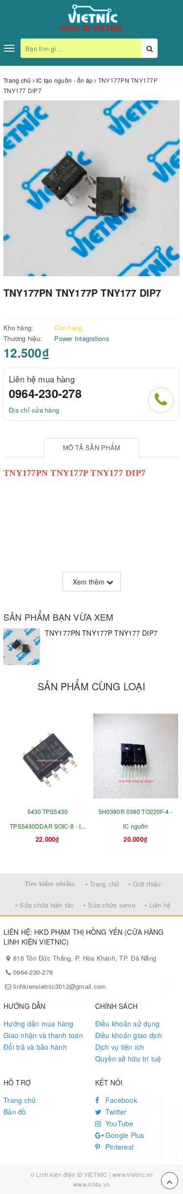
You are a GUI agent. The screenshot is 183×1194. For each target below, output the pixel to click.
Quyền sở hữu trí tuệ (128, 1058)
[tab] (91, 448)
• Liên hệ (157, 905)
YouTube (118, 1123)
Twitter (115, 1112)
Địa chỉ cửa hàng (34, 410)
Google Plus (123, 1135)
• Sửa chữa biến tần (44, 905)
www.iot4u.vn (91, 1184)
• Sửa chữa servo (109, 905)
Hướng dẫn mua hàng (38, 1023)
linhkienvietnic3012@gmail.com (59, 986)
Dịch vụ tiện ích (119, 1047)
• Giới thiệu (144, 884)
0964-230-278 (45, 393)
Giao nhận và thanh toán (43, 1035)
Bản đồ (14, 1112)
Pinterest (118, 1147)
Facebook (120, 1100)
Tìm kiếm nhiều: (50, 883)
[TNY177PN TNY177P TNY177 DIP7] (21, 646)
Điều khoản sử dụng (127, 1023)
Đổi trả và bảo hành (35, 1047)
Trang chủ (19, 1100)
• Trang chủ (102, 884)
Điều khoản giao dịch (129, 1035)
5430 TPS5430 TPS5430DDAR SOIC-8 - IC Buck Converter (47, 826)
